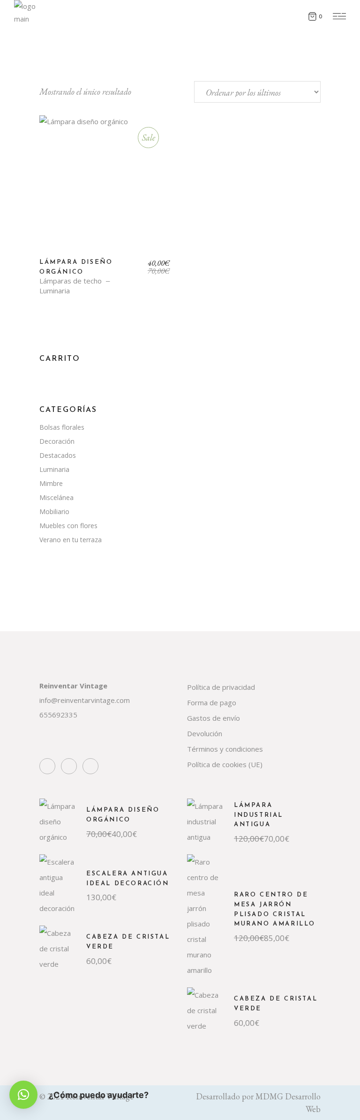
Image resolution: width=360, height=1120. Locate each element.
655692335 (58, 714)
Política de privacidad (221, 687)
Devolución (204, 733)
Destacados (57, 455)
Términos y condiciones (225, 749)
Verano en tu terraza (70, 539)
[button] (23, 1095)
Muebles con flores (68, 525)
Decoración (57, 441)
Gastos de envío (213, 718)
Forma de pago (211, 702)
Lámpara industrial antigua (258, 815)
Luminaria (54, 290)
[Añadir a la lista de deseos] (53, 133)
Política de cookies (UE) (224, 764)
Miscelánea (56, 497)
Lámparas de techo (70, 280)
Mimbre (51, 483)
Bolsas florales (61, 427)
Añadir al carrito (105, 188)
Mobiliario (54, 511)
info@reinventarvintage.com (84, 700)
